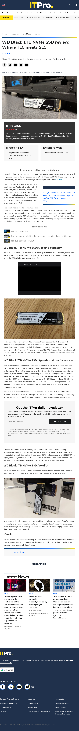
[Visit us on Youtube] (19, 686)
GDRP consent (61, 707)
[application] (39, 278)
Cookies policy (5, 707)
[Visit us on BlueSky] (26, 686)
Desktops (27, 34)
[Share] (4, 65)
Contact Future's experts (9, 699)
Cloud (19, 13)
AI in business (48, 17)
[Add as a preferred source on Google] (7, 669)
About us (31, 699)
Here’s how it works (56, 72)
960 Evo (58, 179)
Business (10, 13)
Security (53, 13)
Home (4, 34)
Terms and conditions (8, 703)
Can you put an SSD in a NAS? (56, 193)
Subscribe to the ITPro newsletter (27, 17)
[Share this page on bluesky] (21, 65)
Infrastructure (41, 13)
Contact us (59, 699)
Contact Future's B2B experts (39, 711)
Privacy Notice (12, 431)
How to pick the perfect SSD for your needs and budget (59, 198)
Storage (38, 34)
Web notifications (62, 703)
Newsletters (32, 707)
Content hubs (65, 13)
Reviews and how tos (64, 17)
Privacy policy (33, 703)
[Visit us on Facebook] (2, 686)
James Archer (28, 170)
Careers (3, 711)
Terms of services (35, 429)
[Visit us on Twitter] (10, 686)
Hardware (29, 13)
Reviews (56, 170)
